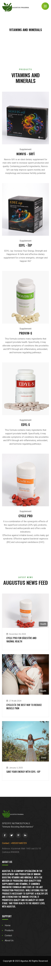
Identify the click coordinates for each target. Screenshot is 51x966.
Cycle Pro (25, 515)
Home (7, 925)
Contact (8, 935)
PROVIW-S (25, 333)
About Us (9, 940)
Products (9, 930)
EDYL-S (25, 424)
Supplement (25, 149)
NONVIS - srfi (25, 153)
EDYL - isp (25, 245)
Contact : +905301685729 (14, 843)
